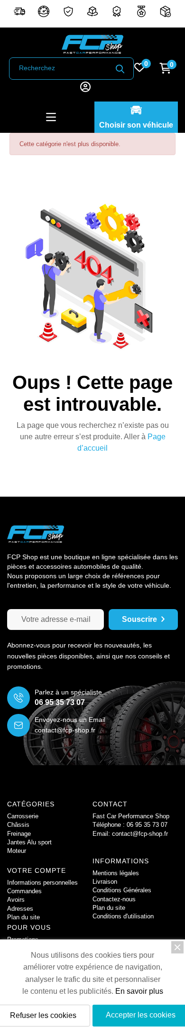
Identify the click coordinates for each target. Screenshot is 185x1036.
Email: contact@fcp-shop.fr (130, 833)
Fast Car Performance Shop (130, 816)
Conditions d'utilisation (123, 916)
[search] (120, 69)
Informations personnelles (42, 882)
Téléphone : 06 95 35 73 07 (129, 824)
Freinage (19, 833)
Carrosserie (22, 816)
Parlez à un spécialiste (68, 692)
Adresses (20, 908)
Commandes (24, 891)
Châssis (18, 824)
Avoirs (16, 899)
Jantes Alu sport (29, 842)
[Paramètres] (85, 88)
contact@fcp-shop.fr (65, 730)
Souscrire (139, 619)
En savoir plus (139, 991)
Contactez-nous (114, 899)
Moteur (16, 850)
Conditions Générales (121, 890)
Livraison (104, 881)
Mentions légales (115, 873)
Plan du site (108, 907)
